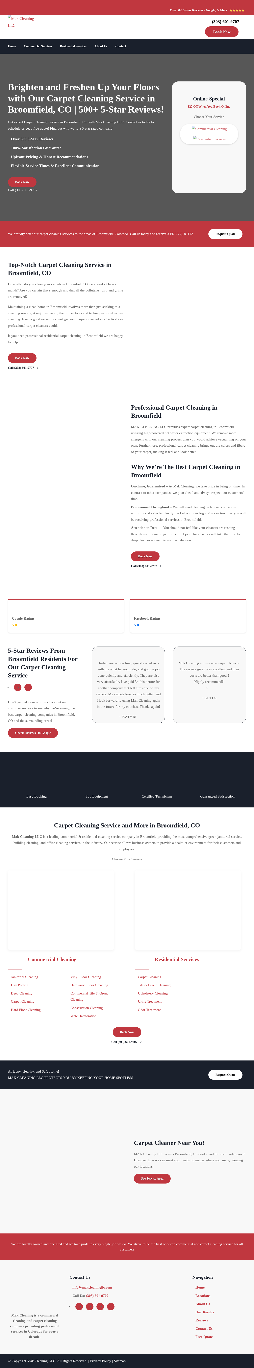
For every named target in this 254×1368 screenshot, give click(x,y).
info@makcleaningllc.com (92, 1287)
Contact (120, 46)
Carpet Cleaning (22, 1001)
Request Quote (225, 234)
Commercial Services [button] (38, 46)
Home (12, 46)
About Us (100, 46)
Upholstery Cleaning (153, 993)
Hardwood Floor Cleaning (89, 985)
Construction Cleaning (86, 1008)
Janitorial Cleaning (24, 977)
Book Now (221, 32)
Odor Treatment (149, 1010)
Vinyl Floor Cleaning (85, 977)
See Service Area (152, 1178)
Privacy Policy (100, 1361)
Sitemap (120, 1361)
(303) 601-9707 (225, 21)
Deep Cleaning (21, 993)
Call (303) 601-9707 (22, 190)
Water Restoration (83, 1016)
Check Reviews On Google (33, 733)
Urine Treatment (150, 1001)
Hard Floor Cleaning (26, 1010)
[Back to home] (25, 27)
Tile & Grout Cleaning (154, 985)
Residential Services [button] (73, 46)
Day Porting (19, 985)
